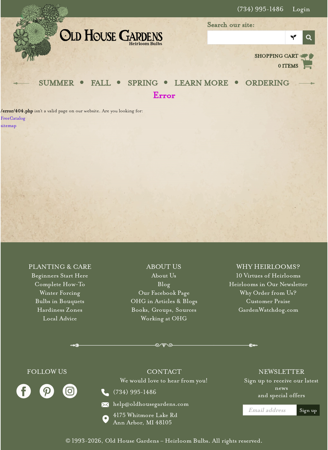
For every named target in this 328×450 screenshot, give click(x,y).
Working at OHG (164, 318)
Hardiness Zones (59, 310)
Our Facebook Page (164, 293)
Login (301, 9)
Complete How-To (60, 284)
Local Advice (60, 318)
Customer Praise (268, 301)
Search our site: (231, 24)
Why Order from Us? (268, 293)
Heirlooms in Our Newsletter (268, 284)
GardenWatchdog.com (268, 310)
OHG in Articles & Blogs (164, 301)
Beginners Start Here (59, 275)
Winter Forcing (60, 293)
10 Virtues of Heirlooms (268, 275)
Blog (164, 284)
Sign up (308, 410)
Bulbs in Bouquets (59, 301)
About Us (164, 275)
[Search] (309, 37)
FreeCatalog (13, 118)
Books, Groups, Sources (163, 310)
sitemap (8, 125)
